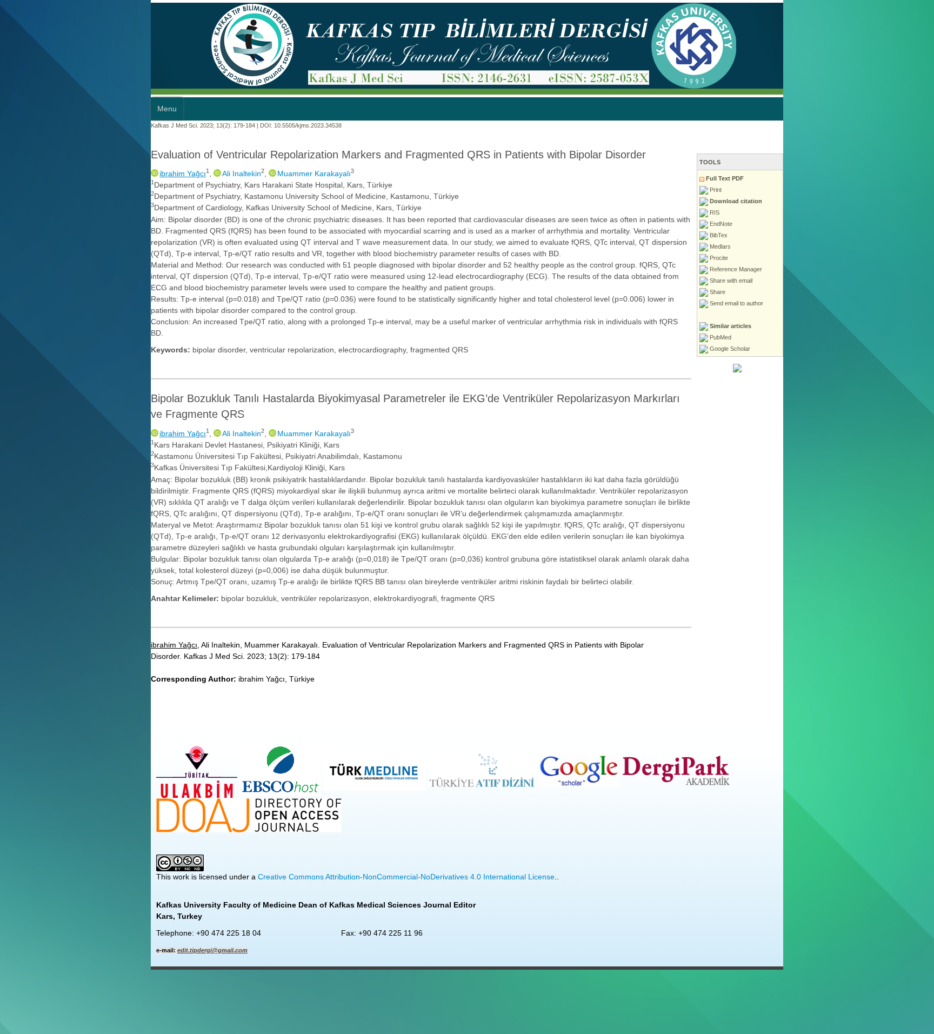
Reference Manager (886, 269)
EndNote (871, 224)
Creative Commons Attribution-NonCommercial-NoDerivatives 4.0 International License (255, 735)
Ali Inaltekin (90, 173)
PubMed (870, 337)
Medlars (870, 246)
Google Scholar (880, 348)
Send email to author (886, 303)
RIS (864, 212)
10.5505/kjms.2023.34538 (157, 125)
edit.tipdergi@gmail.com (61, 809)
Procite (869, 258)
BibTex (868, 235)
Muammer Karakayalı (163, 173)
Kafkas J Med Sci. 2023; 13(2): (40, 125)
